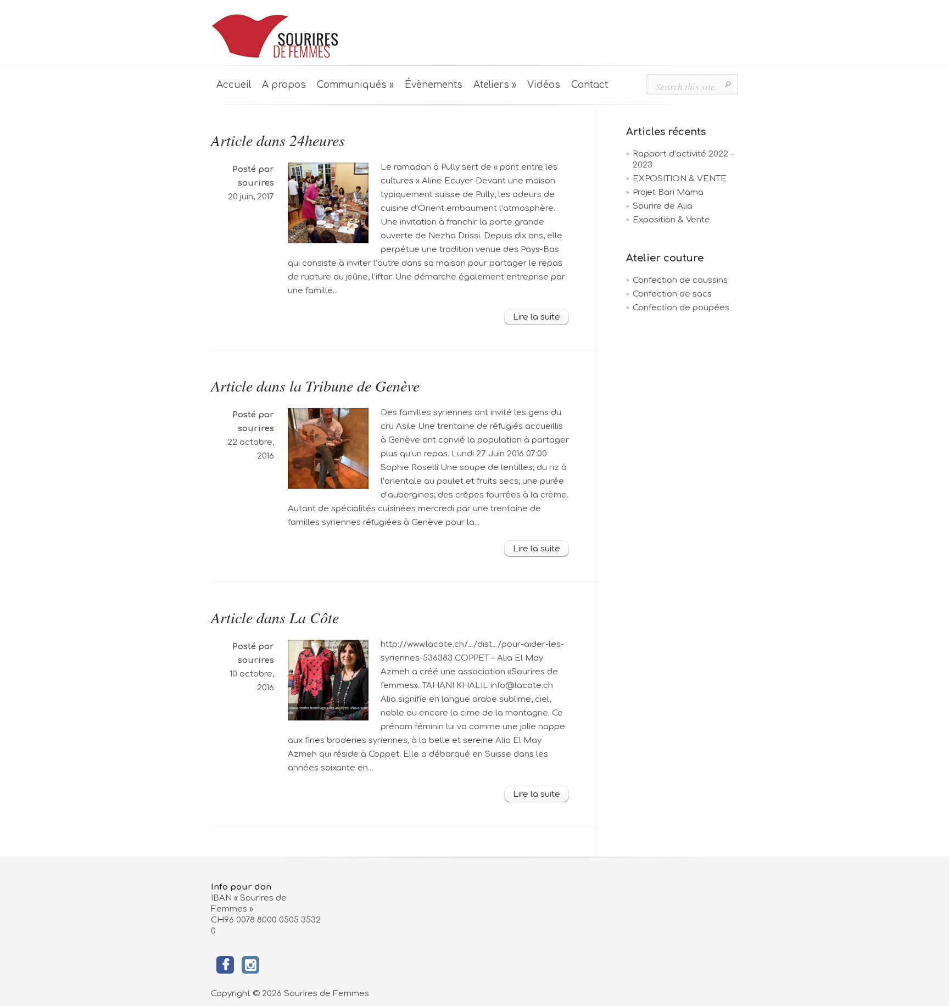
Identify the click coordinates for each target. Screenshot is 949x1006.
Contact (589, 85)
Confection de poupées (681, 307)
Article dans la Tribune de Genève (315, 385)
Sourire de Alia (663, 206)
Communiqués (355, 85)
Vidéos (543, 85)
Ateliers (494, 85)
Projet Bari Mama (668, 192)
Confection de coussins (680, 280)
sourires (256, 183)
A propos (284, 85)
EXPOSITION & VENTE (680, 178)
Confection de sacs (672, 294)
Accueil (233, 85)
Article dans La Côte (275, 617)
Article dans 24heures (278, 140)
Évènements (433, 85)
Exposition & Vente (671, 220)
